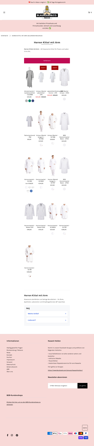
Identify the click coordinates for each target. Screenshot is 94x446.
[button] (47, 60)
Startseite (4, 36)
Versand (9, 362)
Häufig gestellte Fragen (15, 348)
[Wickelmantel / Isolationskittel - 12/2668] (29, 77)
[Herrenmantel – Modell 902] (41, 211)
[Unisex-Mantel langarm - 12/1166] (41, 121)
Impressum (11, 360)
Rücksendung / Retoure (15, 350)
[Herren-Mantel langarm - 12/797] (52, 165)
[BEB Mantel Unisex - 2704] (64, 77)
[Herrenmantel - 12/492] (29, 165)
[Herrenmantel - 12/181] (29, 253)
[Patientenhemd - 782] (29, 121)
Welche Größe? (33, 314)
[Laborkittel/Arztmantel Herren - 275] (52, 77)
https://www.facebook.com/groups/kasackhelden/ (65, 370)
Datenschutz (11, 364)
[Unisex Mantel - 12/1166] (52, 121)
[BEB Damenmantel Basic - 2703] (64, 121)
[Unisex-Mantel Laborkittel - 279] (41, 77)
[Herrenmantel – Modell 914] (29, 211)
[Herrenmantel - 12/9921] (41, 165)
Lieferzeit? (32, 320)
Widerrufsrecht (12, 367)
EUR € (85, 428)
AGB (8, 369)
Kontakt (9, 355)
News (8, 352)
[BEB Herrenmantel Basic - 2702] (64, 165)
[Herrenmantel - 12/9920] (52, 211)
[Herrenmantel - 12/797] (64, 211)
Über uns (10, 371)
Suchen (9, 357)
